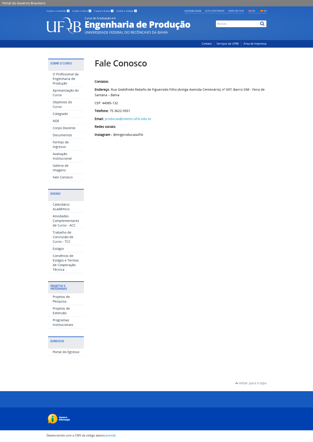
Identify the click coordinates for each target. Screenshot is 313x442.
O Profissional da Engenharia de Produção (66, 78)
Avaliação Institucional (62, 156)
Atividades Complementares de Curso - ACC (66, 220)
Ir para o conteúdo (58, 11)
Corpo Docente (64, 128)
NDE (56, 121)
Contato (207, 44)
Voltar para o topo (252, 383)
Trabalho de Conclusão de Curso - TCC (63, 237)
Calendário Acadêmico (61, 206)
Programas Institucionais (63, 322)
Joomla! (111, 435)
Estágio (58, 248)
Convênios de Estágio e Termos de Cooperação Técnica (66, 263)
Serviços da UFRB (228, 44)
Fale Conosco (63, 177)
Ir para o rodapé (126, 11)
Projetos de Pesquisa (61, 299)
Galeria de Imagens (61, 167)
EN (253, 10)
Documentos (62, 135)
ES (265, 10)
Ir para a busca (103, 11)
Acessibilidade (192, 10)
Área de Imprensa (255, 44)
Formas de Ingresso (61, 144)
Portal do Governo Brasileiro (23, 3)
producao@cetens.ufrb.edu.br (128, 119)
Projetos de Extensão (61, 310)
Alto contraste (215, 10)
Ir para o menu (81, 11)
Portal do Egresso (66, 352)
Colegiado (60, 114)
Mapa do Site (236, 10)
